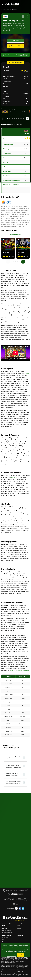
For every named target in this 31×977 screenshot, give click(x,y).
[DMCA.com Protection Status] (17, 894)
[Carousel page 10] (23, 118)
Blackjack (19, 940)
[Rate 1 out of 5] (20, 55)
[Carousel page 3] (15, 261)
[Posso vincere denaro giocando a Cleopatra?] (24, 774)
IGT (10, 9)
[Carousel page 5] (14, 118)
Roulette (18, 938)
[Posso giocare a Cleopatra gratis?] (24, 757)
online (27, 373)
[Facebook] (19, 908)
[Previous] (3, 118)
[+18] (9, 894)
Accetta (20, 954)
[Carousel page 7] (18, 118)
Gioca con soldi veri (16, 46)
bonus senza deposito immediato (19, 670)
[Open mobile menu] (2, 4)
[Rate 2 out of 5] (21, 55)
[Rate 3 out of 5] (23, 55)
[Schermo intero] (27, 16)
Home (7, 9)
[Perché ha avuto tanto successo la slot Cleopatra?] (24, 766)
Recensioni (19, 928)
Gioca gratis (15, 41)
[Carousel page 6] (16, 118)
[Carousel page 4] (12, 118)
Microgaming (5, 941)
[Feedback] (16, 55)
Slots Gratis (4, 928)
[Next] (27, 118)
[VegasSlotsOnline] (15, 918)
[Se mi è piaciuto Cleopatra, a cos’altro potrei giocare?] (24, 782)
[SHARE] (8, 55)
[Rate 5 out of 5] (26, 55)
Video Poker (19, 942)
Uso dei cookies (22, 951)
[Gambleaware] (20, 890)
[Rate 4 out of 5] (25, 55)
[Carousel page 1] (7, 118)
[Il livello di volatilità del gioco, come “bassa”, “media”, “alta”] (8, 78)
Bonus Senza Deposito (7, 932)
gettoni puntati (15, 477)
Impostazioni (12, 954)
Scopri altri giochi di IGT (15, 234)
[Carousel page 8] (20, 118)
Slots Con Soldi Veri (6, 930)
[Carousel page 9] (21, 118)
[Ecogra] (9, 899)
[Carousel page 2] (9, 118)
